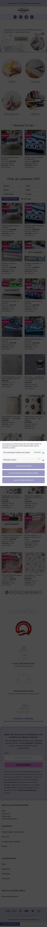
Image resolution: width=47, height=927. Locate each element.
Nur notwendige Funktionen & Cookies (23, 473)
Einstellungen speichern (23, 480)
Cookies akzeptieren (23, 466)
